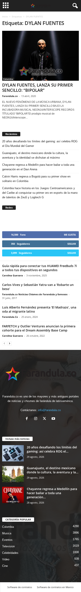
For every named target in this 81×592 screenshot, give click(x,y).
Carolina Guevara (12, 275)
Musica (6, 533)
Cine (5, 565)
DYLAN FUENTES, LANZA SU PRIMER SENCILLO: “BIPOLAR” (37, 87)
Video (5, 559)
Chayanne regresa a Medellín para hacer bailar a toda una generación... (52, 493)
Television (8, 546)
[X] (45, 419)
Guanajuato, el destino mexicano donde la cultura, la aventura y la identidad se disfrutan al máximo (35, 155)
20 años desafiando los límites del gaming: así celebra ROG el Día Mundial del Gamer (40, 144)
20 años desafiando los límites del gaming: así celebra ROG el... (52, 449)
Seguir (71, 243)
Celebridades (10, 552)
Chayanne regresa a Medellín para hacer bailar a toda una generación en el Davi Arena (38, 167)
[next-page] (9, 343)
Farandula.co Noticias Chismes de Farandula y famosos (34, 294)
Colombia (8, 78)
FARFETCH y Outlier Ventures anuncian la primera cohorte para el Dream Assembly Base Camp (38, 328)
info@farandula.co (49, 410)
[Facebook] (27, 419)
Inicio (5, 16)
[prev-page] (4, 343)
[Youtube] (54, 419)
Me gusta (70, 234)
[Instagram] (36, 419)
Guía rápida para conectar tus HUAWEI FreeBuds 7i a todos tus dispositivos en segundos (39, 268)
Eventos (7, 539)
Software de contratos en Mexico (55, 587)
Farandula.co (10, 96)
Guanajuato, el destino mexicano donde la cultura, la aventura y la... (52, 470)
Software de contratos (19, 587)
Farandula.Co (10, 316)
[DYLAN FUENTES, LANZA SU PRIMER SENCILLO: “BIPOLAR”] (40, 56)
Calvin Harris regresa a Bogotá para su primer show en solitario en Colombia (36, 179)
